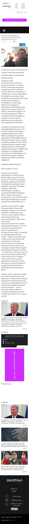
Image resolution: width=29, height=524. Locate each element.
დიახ (6, 339)
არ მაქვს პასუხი (9, 342)
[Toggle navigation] (4, 29)
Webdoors (12, 520)
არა (5, 341)
